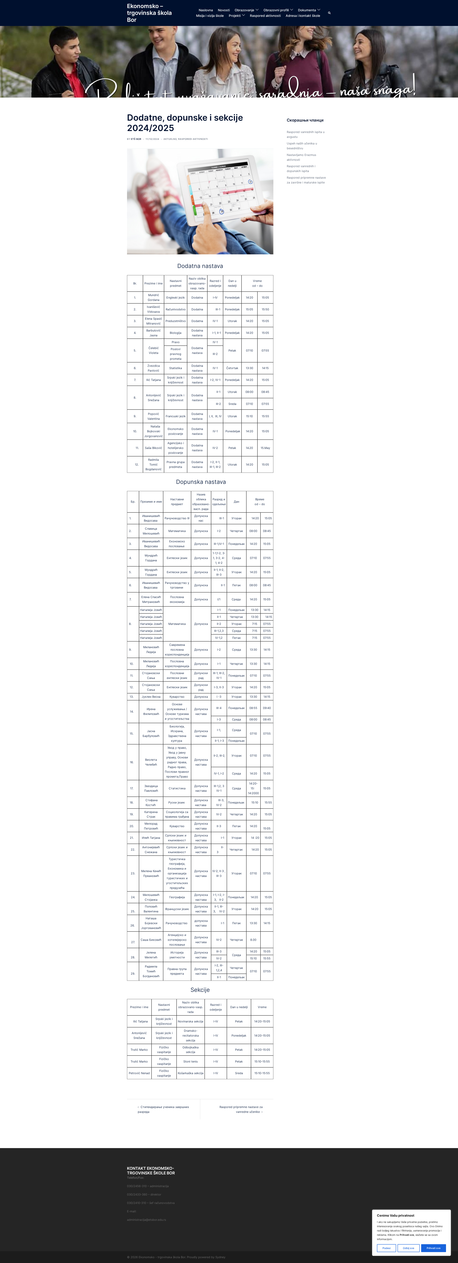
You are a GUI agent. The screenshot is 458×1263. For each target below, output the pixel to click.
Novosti (224, 10)
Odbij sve (408, 1248)
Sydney (220, 1257)
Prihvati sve (433, 1248)
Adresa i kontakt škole (303, 16)
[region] (411, 1233)
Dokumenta (307, 10)
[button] (329, 12)
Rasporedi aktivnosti (193, 139)
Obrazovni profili (276, 10)
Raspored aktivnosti (265, 16)
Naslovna (206, 10)
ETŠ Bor (136, 139)
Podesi (387, 1248)
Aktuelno (170, 139)
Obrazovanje (244, 10)
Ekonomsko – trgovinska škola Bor (149, 13)
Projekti (235, 16)
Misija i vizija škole (210, 16)
